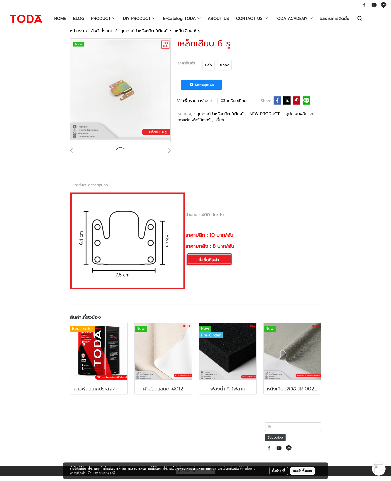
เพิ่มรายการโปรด (196, 101)
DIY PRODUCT (138, 18)
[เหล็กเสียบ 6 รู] (120, 90)
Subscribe (275, 437)
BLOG (78, 18)
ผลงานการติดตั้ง (334, 18)
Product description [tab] (90, 185)
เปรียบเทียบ (235, 101)
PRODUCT (101, 18)
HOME (60, 18)
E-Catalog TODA (180, 18)
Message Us (204, 84)
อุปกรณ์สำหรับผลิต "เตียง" (221, 114)
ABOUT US (218, 18)
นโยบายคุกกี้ (107, 473)
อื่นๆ (220, 120)
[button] (360, 18)
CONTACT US (250, 18)
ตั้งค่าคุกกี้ (278, 471)
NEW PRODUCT (265, 114)
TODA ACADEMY (292, 18)
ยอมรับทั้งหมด (302, 471)
